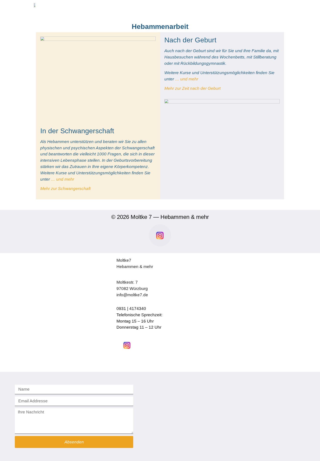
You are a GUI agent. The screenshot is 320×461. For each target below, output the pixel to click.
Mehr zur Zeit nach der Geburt (192, 88)
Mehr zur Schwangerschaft (66, 188)
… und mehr (62, 179)
